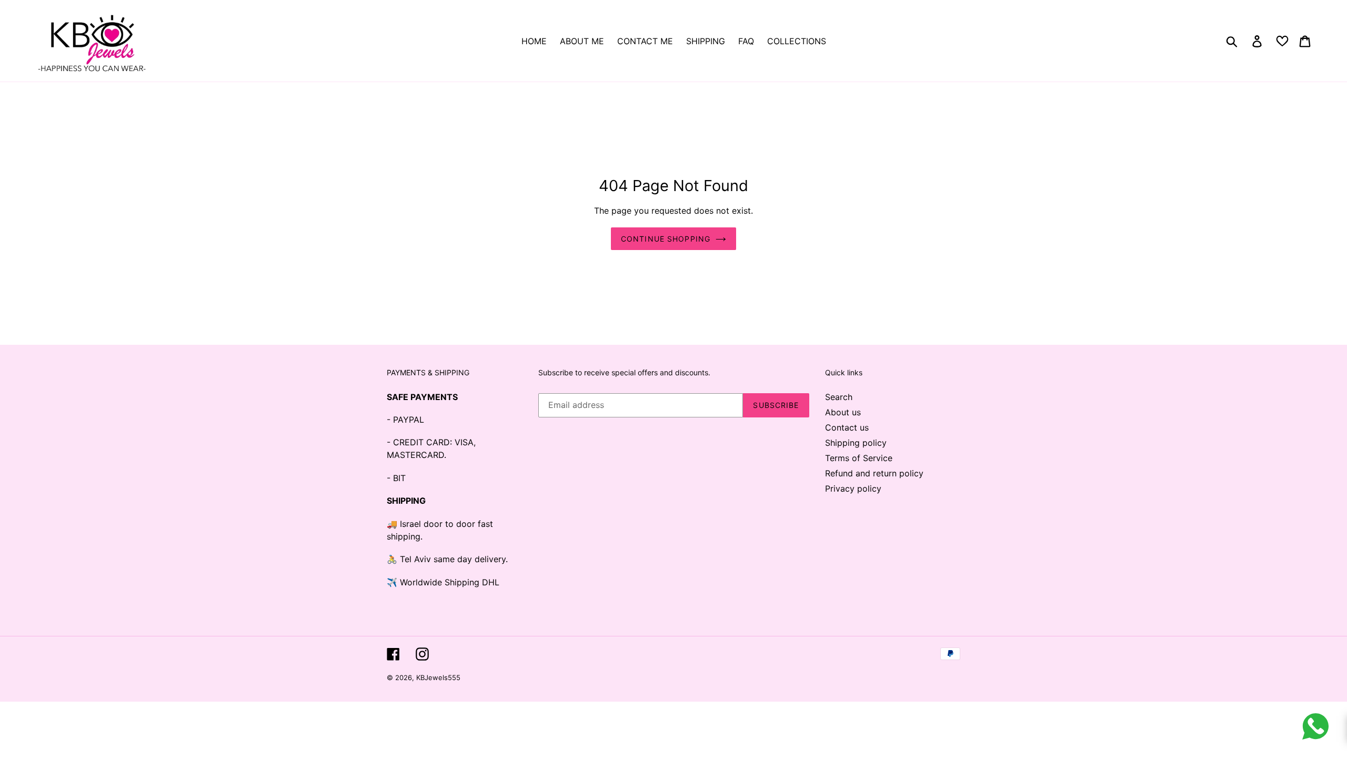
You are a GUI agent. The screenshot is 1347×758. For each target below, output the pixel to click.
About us (843, 412)
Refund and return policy (874, 473)
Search (838, 397)
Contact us (847, 427)
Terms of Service (858, 458)
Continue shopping (665, 238)
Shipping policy (856, 442)
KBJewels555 (438, 677)
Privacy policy (853, 488)
